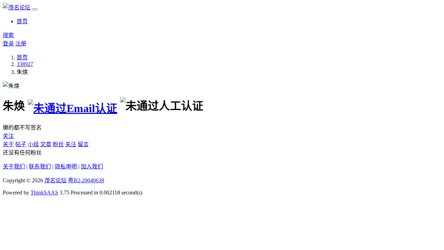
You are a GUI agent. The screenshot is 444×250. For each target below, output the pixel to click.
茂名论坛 (55, 180)
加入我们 (92, 166)
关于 (8, 144)
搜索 (8, 35)
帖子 (20, 144)
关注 (8, 136)
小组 (33, 144)
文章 (45, 144)
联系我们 (40, 166)
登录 (8, 44)
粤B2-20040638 (86, 180)
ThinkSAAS (44, 192)
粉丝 (58, 144)
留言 (83, 144)
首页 (22, 21)
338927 (25, 64)
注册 (20, 44)
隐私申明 (66, 166)
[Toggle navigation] (34, 9)
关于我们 (14, 166)
